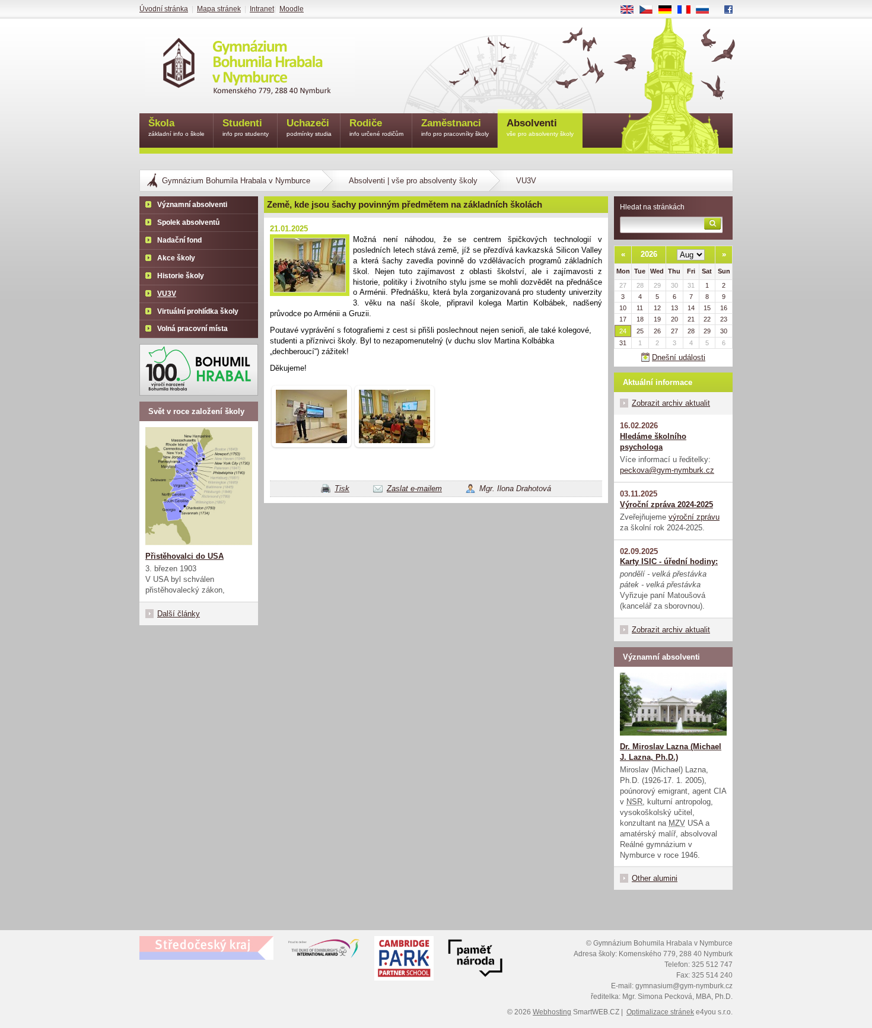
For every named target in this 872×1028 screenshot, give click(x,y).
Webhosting (552, 1012)
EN (631, 10)
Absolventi (540, 127)
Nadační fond (179, 240)
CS (650, 10)
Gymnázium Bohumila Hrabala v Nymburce (236, 180)
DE (669, 10)
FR (688, 10)
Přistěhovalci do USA (184, 556)
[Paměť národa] (404, 960)
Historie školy (180, 275)
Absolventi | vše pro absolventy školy (413, 180)
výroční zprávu (694, 517)
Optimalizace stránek (660, 1012)
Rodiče (376, 127)
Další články (178, 613)
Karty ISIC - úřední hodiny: (669, 561)
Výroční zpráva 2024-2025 (666, 504)
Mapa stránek (219, 8)
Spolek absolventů (188, 222)
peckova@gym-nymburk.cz (667, 470)
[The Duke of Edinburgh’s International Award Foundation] (323, 951)
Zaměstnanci (455, 127)
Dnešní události (678, 357)
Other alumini (654, 878)
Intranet (262, 8)
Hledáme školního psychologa (653, 441)
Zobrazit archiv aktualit (671, 403)
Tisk (342, 488)
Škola (176, 127)
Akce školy (176, 258)
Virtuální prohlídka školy (197, 311)
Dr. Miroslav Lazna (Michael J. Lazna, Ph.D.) (670, 752)
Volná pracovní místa (192, 328)
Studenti (245, 127)
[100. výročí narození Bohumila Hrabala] (198, 370)
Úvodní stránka (163, 8)
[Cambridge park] (475, 960)
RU (707, 10)
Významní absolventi (192, 204)
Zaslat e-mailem (414, 488)
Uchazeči (309, 127)
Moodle (291, 8)
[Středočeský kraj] (206, 948)
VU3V (526, 180)
